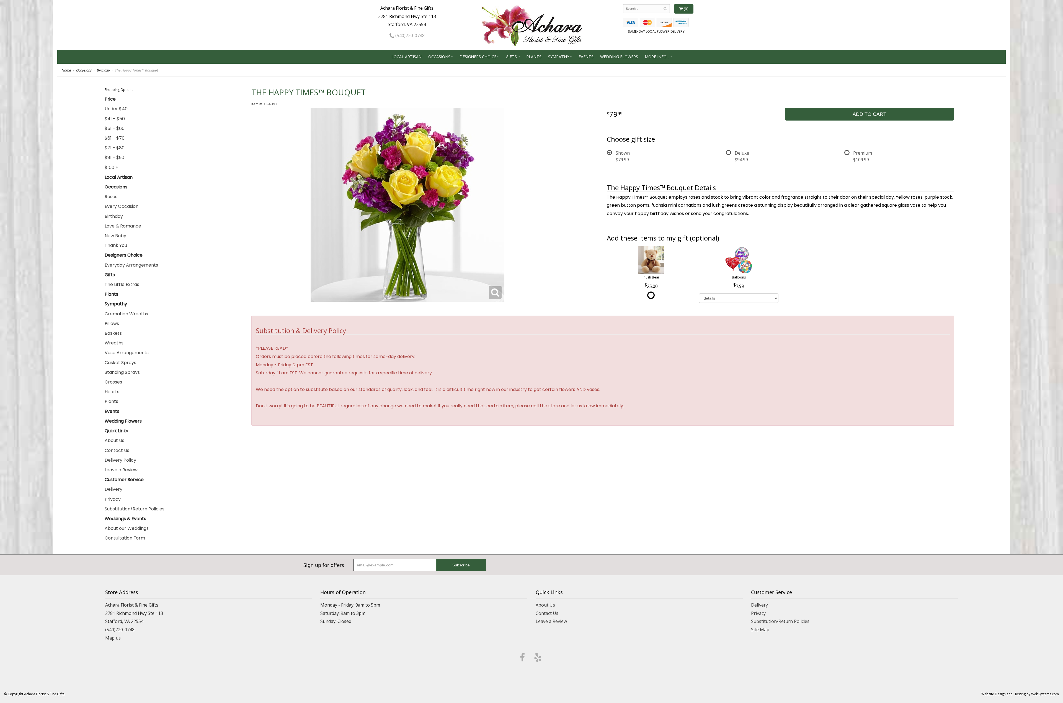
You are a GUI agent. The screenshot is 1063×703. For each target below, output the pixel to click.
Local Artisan (406, 56)
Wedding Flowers (619, 56)
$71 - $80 (115, 148)
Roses (111, 196)
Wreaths (114, 343)
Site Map (760, 630)
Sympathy (558, 56)
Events (586, 56)
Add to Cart (869, 114)
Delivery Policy (120, 460)
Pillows (112, 323)
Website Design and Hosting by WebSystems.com (1020, 694)
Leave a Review (121, 470)
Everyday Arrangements (131, 265)
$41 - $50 (115, 119)
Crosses (113, 382)
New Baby (115, 235)
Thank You (116, 245)
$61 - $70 (115, 138)
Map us (113, 638)
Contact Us (117, 450)
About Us (114, 440)
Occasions (439, 56)
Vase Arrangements (127, 352)
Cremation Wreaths (126, 314)
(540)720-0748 (409, 35)
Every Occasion (121, 206)
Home (66, 70)
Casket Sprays (120, 362)
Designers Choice (478, 56)
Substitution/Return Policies (134, 509)
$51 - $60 (115, 128)
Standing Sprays (122, 372)
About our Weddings (127, 528)
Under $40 (116, 109)
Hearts (112, 391)
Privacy (113, 499)
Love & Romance (123, 226)
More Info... (657, 56)
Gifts (511, 56)
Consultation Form (125, 538)
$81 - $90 (114, 157)
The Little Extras (122, 284)
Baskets (113, 333)
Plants (533, 56)
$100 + (111, 167)
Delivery (113, 489)
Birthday (103, 70)
